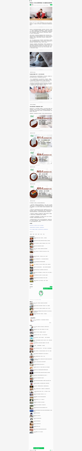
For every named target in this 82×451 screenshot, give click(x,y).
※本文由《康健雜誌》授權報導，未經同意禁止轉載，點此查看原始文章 (39, 229)
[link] (34, 450)
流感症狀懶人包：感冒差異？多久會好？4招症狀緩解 (36, 225)
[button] (31, 450)
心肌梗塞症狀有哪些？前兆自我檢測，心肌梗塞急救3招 (37, 227)
